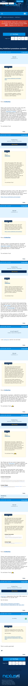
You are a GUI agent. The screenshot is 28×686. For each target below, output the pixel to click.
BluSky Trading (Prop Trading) (8, 682)
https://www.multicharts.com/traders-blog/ (13, 79)
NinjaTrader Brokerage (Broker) (8, 684)
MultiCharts (11, 463)
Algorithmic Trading (11, 111)
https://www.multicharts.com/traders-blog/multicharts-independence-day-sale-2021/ (12, 604)
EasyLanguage (11, 307)
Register (4, 1)
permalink (25, 52)
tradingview (6, 339)
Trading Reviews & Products (8, 681)
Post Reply (10, 34)
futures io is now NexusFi (7, 680)
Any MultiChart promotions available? (13, 48)
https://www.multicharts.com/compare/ (10, 197)
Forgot (19, 3)
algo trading (7, 305)
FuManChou (7, 101)
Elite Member (15, 144)
